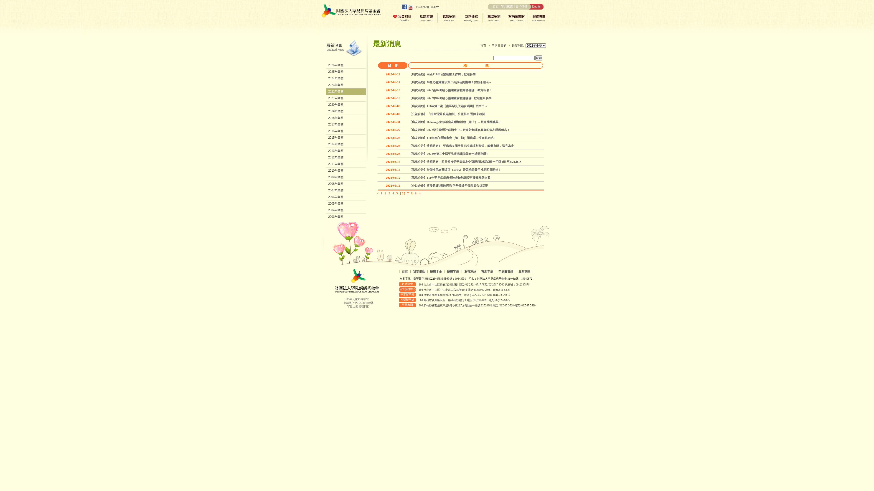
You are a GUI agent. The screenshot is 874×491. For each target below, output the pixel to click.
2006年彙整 (335, 197)
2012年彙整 (335, 157)
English (537, 6)
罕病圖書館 (500, 45)
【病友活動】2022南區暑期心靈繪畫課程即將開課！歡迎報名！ (450, 90)
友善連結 (470, 271)
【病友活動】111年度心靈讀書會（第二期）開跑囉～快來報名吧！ (452, 138)
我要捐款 (419, 271)
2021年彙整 (335, 98)
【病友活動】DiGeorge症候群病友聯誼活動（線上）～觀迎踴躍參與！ (455, 122)
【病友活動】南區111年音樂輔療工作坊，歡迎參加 (442, 74)
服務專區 (524, 271)
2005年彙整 (335, 203)
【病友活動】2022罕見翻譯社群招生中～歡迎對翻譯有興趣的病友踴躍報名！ (459, 130)
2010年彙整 (335, 170)
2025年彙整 (335, 71)
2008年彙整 (335, 183)
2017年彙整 (335, 124)
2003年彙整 (335, 216)
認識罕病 (453, 271)
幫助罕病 (487, 271)
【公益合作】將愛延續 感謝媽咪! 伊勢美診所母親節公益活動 (448, 185)
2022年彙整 (335, 91)
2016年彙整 (335, 131)
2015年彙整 (335, 137)
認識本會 (436, 271)
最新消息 (518, 45)
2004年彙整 (335, 210)
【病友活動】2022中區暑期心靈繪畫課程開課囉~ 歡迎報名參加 (450, 98)
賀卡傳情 (521, 6)
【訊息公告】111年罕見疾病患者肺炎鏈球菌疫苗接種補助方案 (449, 177)
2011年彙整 (335, 164)
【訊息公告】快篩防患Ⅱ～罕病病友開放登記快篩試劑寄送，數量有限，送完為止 (461, 146)
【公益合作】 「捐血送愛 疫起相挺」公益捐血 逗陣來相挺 (447, 114)
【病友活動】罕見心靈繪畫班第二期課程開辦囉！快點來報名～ (450, 82)
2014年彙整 (335, 144)
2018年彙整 (335, 118)
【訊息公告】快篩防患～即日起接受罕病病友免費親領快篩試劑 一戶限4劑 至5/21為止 (465, 161)
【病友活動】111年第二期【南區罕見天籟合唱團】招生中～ (448, 106)
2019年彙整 (335, 111)
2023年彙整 (335, 85)
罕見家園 (507, 6)
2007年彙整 (335, 190)
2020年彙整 (335, 104)
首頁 (496, 6)
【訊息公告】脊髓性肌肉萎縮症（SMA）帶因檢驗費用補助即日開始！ (455, 169)
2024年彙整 (335, 78)
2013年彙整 (335, 151)
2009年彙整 (335, 177)
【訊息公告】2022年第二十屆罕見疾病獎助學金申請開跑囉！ (449, 153)
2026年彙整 (335, 65)
